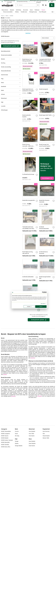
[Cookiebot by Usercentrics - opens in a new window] (43, 292)
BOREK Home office (5, 446)
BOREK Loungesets (5, 433)
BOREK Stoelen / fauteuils (7, 440)
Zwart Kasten (32, 445)
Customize (28, 306)
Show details (43, 303)
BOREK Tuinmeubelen (6, 431)
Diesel (16, 433)
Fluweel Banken (46, 435)
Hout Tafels (31, 433)
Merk (7, 15)
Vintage (16, 441)
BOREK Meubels (4, 438)
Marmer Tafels (46, 438)
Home (2, 15)
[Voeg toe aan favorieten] (36, 59)
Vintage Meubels (18, 445)
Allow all (41, 306)
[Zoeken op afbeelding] (37, 5)
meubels (5, 374)
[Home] (7, 5)
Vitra (44, 433)
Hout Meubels (32, 431)
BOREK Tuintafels (5, 444)
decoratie (13, 396)
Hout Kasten (31, 435)
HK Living (17, 435)
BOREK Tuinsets (4, 435)
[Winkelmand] (43, 5)
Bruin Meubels (32, 441)
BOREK (11, 15)
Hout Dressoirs (46, 431)
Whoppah (39, 396)
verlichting (32, 357)
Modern (16, 443)
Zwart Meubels (32, 443)
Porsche (17, 431)
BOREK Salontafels (5, 442)
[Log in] (45, 5)
